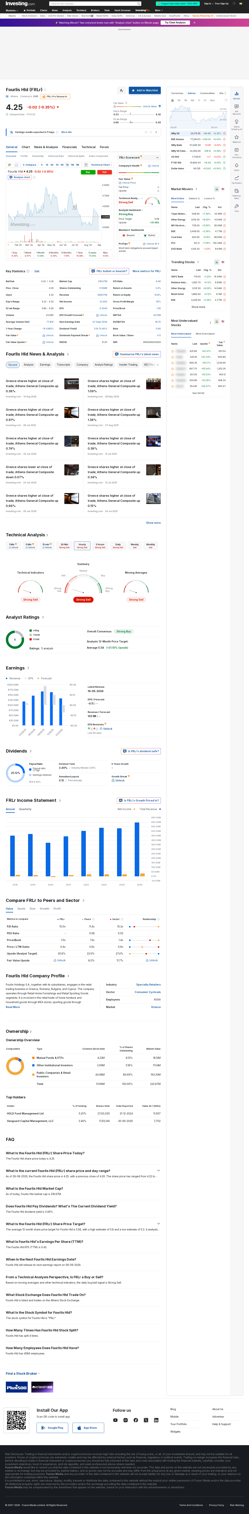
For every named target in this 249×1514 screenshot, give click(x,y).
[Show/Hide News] (86, 165)
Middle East (160, 16)
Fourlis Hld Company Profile (35, 975)
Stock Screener (122, 10)
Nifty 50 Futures (179, 151)
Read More (13, 1007)
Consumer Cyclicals (148, 992)
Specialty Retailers (148, 984)
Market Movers (182, 189)
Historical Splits (76, 156)
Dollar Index (177, 168)
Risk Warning (237, 1505)
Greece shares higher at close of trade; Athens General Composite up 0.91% (32, 415)
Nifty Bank (176, 145)
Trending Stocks (183, 262)
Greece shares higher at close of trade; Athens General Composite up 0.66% (32, 501)
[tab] (13, 545)
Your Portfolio (178, 1424)
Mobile (174, 1416)
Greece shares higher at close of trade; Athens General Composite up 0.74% (32, 443)
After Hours (72, 16)
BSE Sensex (177, 139)
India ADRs (117, 16)
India (42, 16)
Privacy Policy (216, 1505)
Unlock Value (150, 106)
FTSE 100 (176, 162)
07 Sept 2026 (100, 321)
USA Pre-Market (56, 16)
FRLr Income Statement (31, 800)
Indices (192, 93)
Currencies (177, 93)
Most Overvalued (205, 333)
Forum (104, 147)
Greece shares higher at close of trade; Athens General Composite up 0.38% (32, 386)
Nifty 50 (175, 133)
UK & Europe (144, 16)
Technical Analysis (25, 534)
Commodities (207, 93)
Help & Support (221, 1424)
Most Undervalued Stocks (184, 323)
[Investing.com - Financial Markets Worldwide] (20, 3)
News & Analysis (46, 147)
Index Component (98, 156)
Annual (10, 809)
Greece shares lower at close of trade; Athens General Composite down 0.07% (30, 472)
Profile (24, 156)
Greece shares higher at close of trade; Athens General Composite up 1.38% (114, 415)
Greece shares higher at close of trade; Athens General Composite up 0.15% (114, 501)
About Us (217, 1409)
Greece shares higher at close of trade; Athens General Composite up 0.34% (114, 472)
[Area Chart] (16, 165)
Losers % (209, 198)
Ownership (38, 156)
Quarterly (25, 809)
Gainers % (194, 198)
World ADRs (102, 16)
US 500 (175, 156)
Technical (88, 147)
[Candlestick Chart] (9, 165)
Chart (26, 147)
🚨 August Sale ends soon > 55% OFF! (178, 3)
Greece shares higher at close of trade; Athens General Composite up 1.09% (114, 386)
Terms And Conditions (191, 1505)
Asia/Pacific (174, 16)
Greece (156, 1007)
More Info (66, 132)
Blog (173, 1409)
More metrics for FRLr (147, 271)
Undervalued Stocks (226, 16)
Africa (186, 16)
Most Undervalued (181, 333)
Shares (12, 16)
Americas (130, 16)
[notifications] (234, 3)
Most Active (177, 198)
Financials (69, 147)
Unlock (61, 960)
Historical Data (56, 156)
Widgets (175, 1431)
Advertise (218, 1416)
